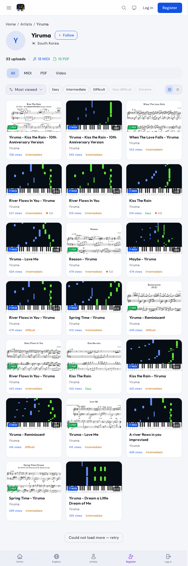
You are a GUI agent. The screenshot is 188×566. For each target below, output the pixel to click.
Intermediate (76, 89)
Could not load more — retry (94, 537)
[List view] (177, 89)
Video (61, 73)
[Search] (123, 7)
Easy (55, 89)
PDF (43, 73)
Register (170, 7)
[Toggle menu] (9, 8)
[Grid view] (169, 89)
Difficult (99, 89)
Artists (26, 24)
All (13, 73)
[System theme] (134, 7)
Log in (148, 7)
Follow (68, 35)
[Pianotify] (20, 8)
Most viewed (26, 89)
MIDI (28, 73)
